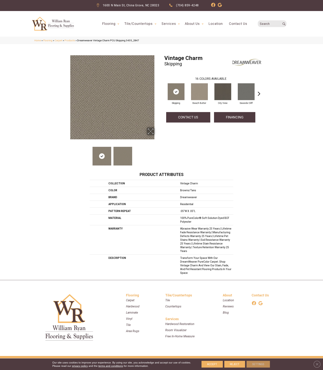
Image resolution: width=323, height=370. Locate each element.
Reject (234, 364)
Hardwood (132, 306)
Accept (212, 364)
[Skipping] (176, 91)
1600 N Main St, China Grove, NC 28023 (131, 5)
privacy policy (80, 365)
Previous (68, 154)
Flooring (109, 24)
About (227, 295)
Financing (234, 117)
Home (37, 40)
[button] (118, 23)
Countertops (173, 306)
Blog (226, 312)
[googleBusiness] (220, 5)
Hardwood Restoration (179, 324)
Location (216, 24)
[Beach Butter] (199, 91)
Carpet (58, 40)
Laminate (132, 312)
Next (157, 154)
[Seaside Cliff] (246, 91)
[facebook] (213, 5)
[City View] (222, 91)
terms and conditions (110, 365)
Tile (128, 325)
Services (169, 24)
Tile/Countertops (138, 24)
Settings (258, 364)
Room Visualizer (176, 330)
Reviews (228, 306)
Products (69, 40)
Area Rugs (132, 331)
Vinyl (129, 319)
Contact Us (238, 24)
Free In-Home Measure (180, 336)
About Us (192, 24)
